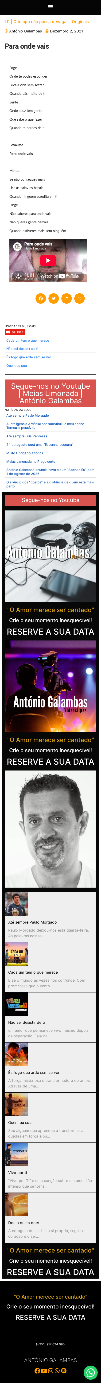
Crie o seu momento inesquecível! (50, 620)
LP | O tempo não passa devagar (36, 21)
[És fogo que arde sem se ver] (16, 1054)
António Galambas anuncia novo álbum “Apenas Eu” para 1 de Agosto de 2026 (50, 472)
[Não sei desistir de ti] (16, 1004)
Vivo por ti (17, 1172)
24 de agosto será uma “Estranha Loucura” (39, 445)
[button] (50, 6)
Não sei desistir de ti (22, 349)
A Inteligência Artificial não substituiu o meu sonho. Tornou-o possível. (45, 426)
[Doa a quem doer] (16, 1204)
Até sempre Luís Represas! (27, 436)
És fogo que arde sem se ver (28, 357)
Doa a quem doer (23, 1222)
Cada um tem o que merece (27, 340)
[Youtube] (44, 1371)
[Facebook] (37, 1371)
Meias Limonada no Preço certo (30, 461)
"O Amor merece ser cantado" (50, 609)
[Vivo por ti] (16, 1154)
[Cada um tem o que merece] (16, 954)
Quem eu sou (16, 365)
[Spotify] (63, 1371)
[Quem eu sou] (16, 1104)
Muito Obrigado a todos (24, 453)
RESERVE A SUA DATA (50, 631)
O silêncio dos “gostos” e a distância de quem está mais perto (50, 484)
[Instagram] (50, 1371)
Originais (80, 21)
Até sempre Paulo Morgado (27, 415)
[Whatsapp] (57, 1371)
